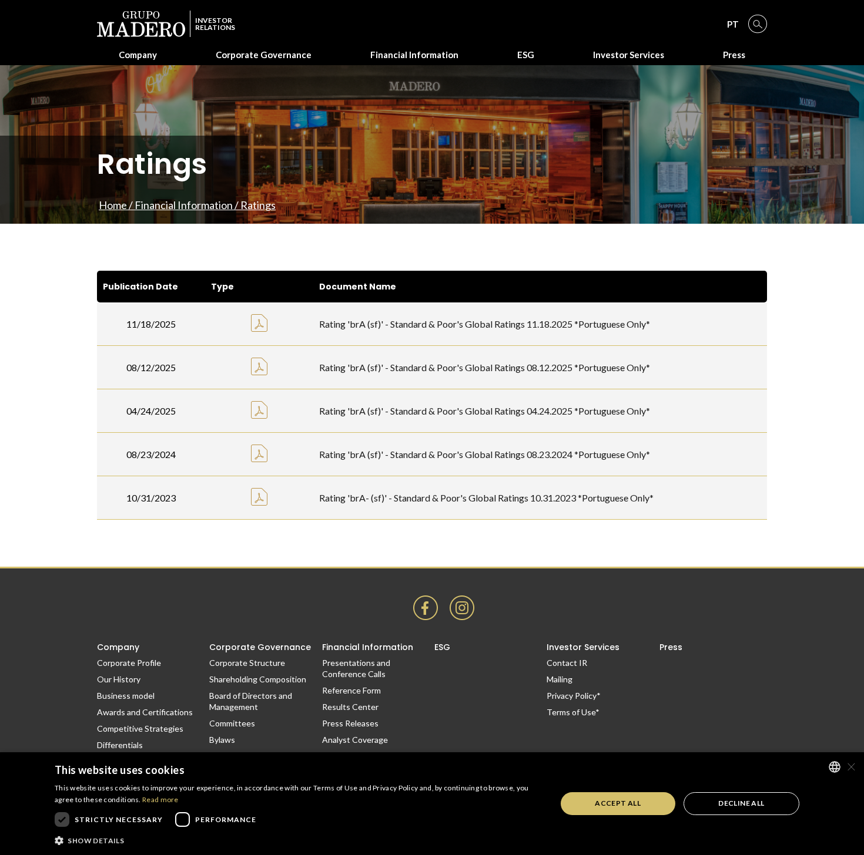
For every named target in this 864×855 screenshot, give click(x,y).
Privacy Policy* (574, 696)
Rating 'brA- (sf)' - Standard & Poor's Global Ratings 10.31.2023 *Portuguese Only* (486, 497)
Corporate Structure (247, 663)
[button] (298, 839)
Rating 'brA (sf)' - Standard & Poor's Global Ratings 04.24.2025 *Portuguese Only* (484, 410)
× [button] (850, 766)
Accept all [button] (618, 803)
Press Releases (350, 723)
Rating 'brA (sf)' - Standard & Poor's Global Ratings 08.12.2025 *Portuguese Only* (484, 367)
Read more (160, 799)
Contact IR (567, 663)
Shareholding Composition (257, 679)
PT (733, 24)
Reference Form (351, 690)
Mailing (559, 679)
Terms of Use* (573, 712)
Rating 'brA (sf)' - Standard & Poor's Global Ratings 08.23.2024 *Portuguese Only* (484, 454)
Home (113, 204)
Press (734, 54)
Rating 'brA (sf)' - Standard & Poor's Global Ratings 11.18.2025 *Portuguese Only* (484, 323)
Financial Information (184, 204)
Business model (126, 696)
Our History (118, 679)
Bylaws (222, 740)
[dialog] (432, 803)
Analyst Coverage (355, 740)
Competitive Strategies (140, 728)
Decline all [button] (741, 803)
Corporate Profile (129, 663)
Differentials (120, 745)
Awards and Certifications (145, 712)
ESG (525, 54)
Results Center (350, 707)
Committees (232, 723)
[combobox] (834, 767)
